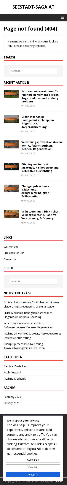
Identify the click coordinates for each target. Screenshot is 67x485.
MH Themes (56, 481)
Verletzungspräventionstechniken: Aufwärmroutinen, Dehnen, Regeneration (42, 145)
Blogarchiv (10, 259)
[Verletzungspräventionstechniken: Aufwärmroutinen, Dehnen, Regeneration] (11, 146)
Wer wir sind (11, 246)
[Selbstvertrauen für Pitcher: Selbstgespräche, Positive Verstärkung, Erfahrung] (11, 215)
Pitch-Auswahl (12, 372)
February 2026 (12, 397)
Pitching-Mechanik (15, 378)
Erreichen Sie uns (14, 253)
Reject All (33, 467)
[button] (62, 17)
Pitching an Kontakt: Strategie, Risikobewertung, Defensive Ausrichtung (40, 167)
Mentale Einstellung (15, 366)
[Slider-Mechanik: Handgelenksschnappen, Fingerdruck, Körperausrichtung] (11, 121)
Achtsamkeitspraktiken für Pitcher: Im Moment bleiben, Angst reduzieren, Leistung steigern (40, 96)
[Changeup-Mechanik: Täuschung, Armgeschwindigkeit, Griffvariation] (11, 190)
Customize (33, 459)
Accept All (33, 474)
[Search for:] (33, 71)
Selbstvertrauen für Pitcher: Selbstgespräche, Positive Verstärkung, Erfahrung (40, 215)
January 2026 (11, 403)
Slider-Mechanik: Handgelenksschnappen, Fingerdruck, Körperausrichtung (38, 122)
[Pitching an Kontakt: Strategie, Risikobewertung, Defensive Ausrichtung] (11, 168)
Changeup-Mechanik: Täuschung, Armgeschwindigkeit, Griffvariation (35, 191)
